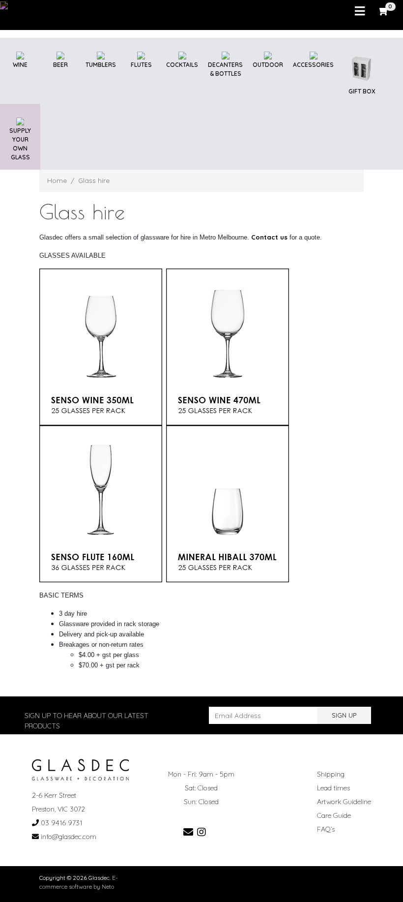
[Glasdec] (80, 769)
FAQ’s (326, 829)
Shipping (331, 774)
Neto (108, 886)
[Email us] (188, 832)
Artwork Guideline (344, 801)
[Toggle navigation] (359, 11)
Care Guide (334, 815)
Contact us (269, 237)
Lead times (333, 787)
